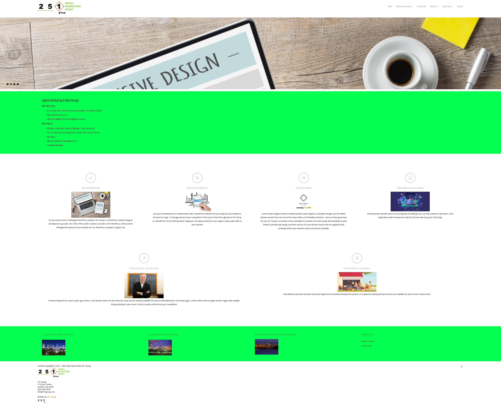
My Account (447, 6)
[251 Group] (59, 15)
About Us (433, 6)
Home (390, 6)
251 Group (51, 397)
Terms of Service (368, 341)
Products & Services (404, 6)
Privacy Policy (366, 346)
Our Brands (421, 6)
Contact (460, 6)
